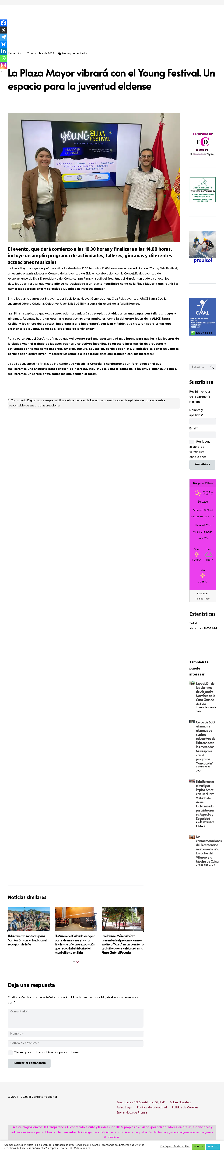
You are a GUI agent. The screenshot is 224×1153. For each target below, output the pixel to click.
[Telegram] (3, 37)
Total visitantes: (196, 626)
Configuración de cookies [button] (175, 1147)
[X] (3, 30)
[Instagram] (3, 65)
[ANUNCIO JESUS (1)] (202, 190)
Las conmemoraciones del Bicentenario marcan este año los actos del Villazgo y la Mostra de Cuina (209, 848)
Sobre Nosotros (180, 1103)
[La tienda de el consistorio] (202, 145)
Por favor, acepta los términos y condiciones (199, 449)
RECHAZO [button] (213, 1147)
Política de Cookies (185, 1108)
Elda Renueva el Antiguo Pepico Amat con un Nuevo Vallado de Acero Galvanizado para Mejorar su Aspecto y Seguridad (205, 800)
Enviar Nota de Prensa (132, 1113)
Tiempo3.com (202, 598)
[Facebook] (3, 22)
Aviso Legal (124, 1108)
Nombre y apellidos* (196, 413)
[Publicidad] (202, 317)
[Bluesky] (3, 44)
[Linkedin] (3, 51)
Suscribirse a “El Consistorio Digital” (141, 1103)
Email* (193, 429)
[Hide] (1, 72)
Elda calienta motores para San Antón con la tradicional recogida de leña (27, 940)
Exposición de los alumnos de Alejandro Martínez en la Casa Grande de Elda (205, 693)
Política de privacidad (152, 1108)
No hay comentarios (74, 54)
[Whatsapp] (3, 58)
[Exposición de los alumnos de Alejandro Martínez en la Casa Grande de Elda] (192, 683)
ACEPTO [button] (198, 1147)
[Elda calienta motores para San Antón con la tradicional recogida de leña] (29, 919)
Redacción (15, 53)
